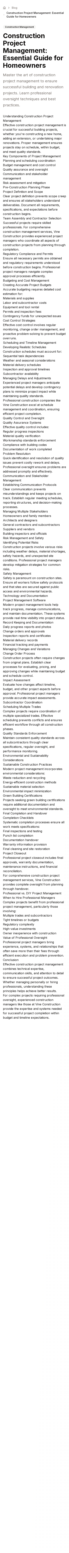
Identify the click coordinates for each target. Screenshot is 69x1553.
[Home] (4, 7)
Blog (14, 7)
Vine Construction (15, 405)
